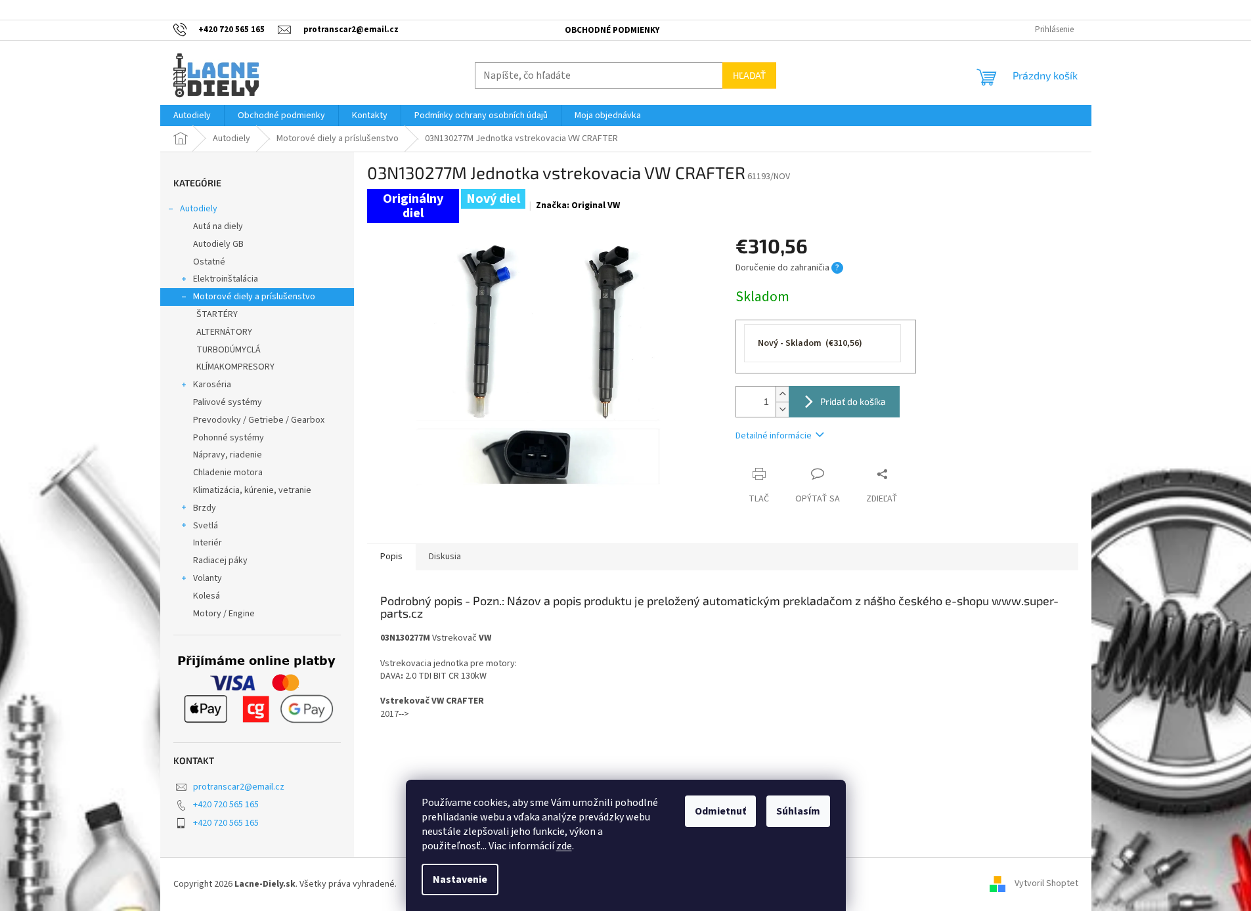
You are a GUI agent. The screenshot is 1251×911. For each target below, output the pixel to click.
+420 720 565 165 (226, 804)
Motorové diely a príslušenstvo (254, 296)
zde (564, 846)
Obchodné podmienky (612, 30)
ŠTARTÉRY (217, 314)
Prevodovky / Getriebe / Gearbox (258, 420)
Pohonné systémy (228, 437)
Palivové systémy (227, 402)
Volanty (207, 578)
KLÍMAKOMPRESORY (235, 366)
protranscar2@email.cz (238, 787)
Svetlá (205, 525)
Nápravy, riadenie (227, 454)
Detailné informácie (773, 435)
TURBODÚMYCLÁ (228, 349)
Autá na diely (218, 226)
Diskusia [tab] (445, 556)
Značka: (578, 205)
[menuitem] (192, 115)
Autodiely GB (218, 244)
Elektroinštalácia (225, 279)
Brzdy (204, 508)
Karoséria (212, 384)
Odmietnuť (720, 811)
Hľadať (749, 75)
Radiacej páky (220, 560)
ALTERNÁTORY (224, 332)
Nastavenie (460, 879)
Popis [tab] (391, 556)
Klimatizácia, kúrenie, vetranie (252, 490)
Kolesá (206, 596)
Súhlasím (798, 811)
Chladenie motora (228, 472)
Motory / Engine (224, 613)
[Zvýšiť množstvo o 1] (782, 394)
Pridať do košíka (853, 401)
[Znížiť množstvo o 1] (782, 409)
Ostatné (209, 261)
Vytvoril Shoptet (1046, 884)
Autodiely (198, 208)
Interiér (207, 542)
